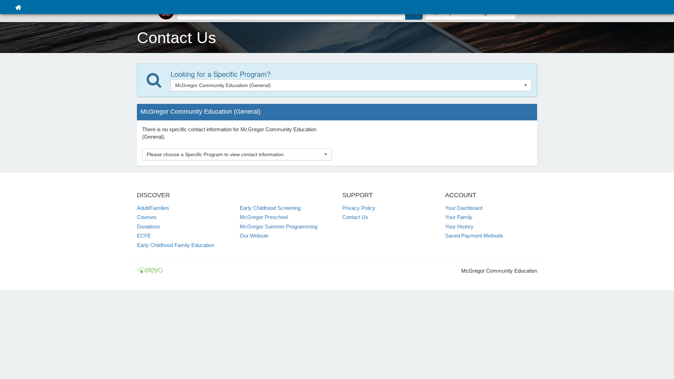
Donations (148, 227)
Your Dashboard (463, 208)
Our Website (254, 236)
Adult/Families (153, 208)
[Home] (18, 7)
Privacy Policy (358, 208)
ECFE (144, 236)
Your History (459, 227)
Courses (147, 217)
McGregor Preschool (264, 217)
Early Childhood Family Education (175, 245)
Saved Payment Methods (474, 236)
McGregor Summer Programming (278, 227)
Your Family (459, 217)
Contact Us (355, 217)
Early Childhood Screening (270, 208)
